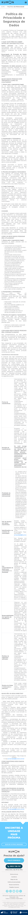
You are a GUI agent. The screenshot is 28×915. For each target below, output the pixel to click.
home (3, 6)
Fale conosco (14, 860)
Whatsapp (24, 912)
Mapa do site (14, 879)
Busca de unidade (15, 912)
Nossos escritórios (14, 884)
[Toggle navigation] (26, 3)
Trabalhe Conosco (14, 887)
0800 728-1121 (15, 866)
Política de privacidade (14, 882)
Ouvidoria (14, 876)
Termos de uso (14, 874)
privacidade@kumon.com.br (16, 758)
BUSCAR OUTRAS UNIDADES (14, 844)
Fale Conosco (5, 912)
